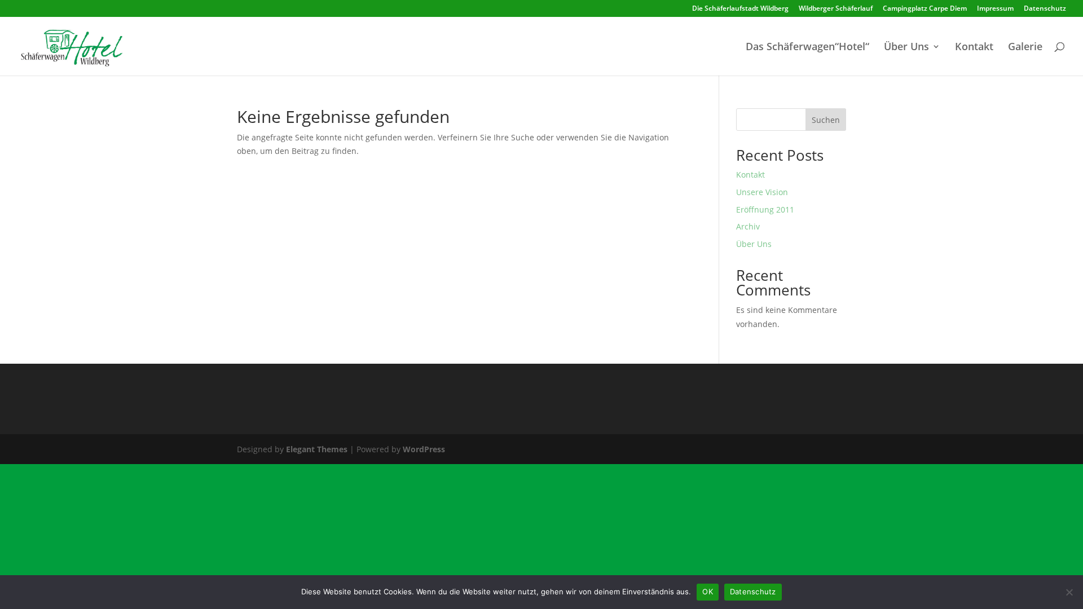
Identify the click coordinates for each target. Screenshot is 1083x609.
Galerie (1025, 47)
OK (707, 591)
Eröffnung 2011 (765, 209)
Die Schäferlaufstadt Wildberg (740, 9)
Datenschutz (1045, 9)
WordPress (424, 449)
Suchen (826, 119)
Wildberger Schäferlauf (836, 9)
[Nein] (1069, 592)
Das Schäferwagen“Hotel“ (807, 47)
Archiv (748, 226)
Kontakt (974, 47)
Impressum (995, 9)
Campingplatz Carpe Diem (925, 9)
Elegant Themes (316, 449)
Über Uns (906, 47)
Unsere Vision (762, 192)
